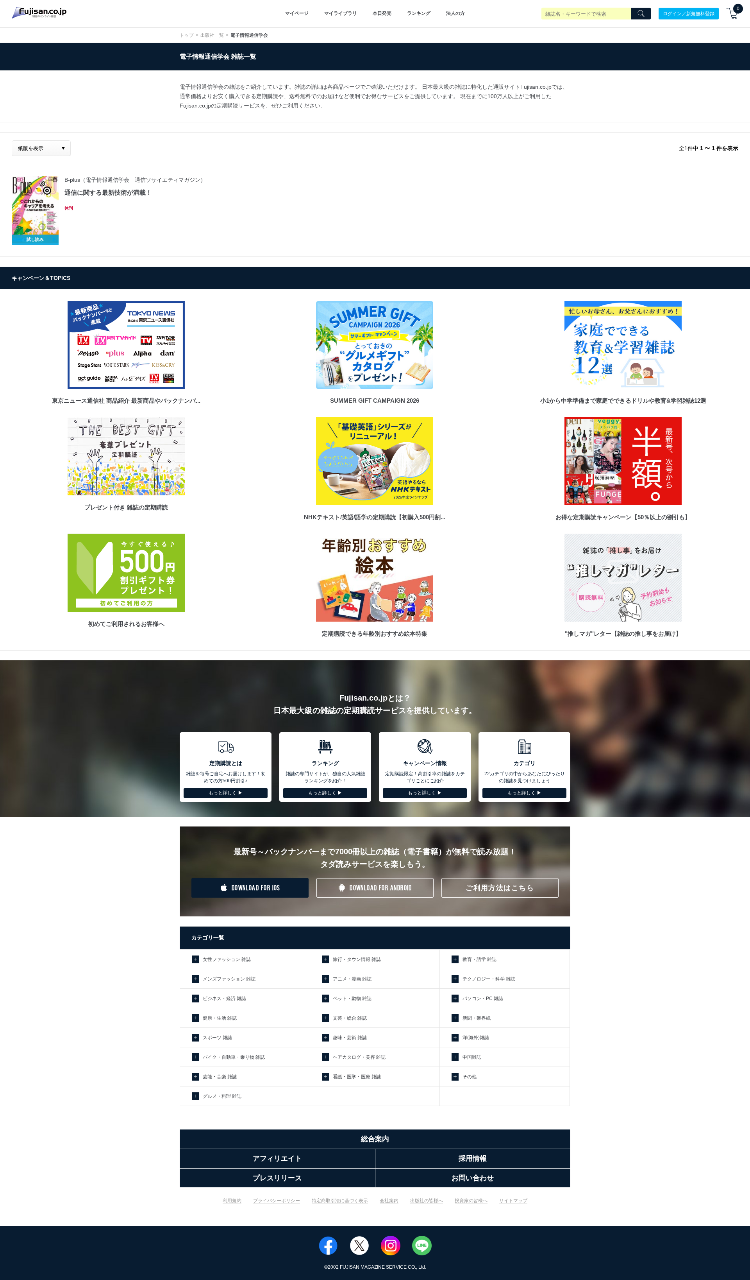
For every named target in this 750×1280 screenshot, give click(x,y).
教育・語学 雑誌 (479, 959)
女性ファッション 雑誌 (227, 959)
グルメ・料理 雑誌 (222, 1096)
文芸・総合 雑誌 (350, 1018)
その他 (469, 1076)
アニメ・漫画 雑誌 (352, 979)
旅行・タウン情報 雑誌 (357, 959)
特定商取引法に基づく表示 (340, 1200)
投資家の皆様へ (471, 1200)
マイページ (297, 13)
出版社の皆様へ (426, 1200)
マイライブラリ (340, 13)
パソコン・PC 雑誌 (482, 998)
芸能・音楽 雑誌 (220, 1076)
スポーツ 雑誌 (217, 1037)
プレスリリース (277, 1178)
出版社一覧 (212, 35)
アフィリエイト (277, 1158)
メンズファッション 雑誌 (229, 979)
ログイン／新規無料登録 (688, 13)
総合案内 (375, 1139)
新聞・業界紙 (476, 1018)
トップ (187, 35)
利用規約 (232, 1200)
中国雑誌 (471, 1057)
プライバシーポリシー (276, 1200)
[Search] (641, 14)
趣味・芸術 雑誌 (350, 1037)
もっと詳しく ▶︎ (226, 793)
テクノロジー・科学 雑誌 (488, 979)
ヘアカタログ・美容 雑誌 (359, 1057)
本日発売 (382, 13)
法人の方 (455, 13)
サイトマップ (513, 1200)
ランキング (418, 13)
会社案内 (389, 1200)
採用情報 (473, 1158)
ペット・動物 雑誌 (352, 998)
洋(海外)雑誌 (475, 1037)
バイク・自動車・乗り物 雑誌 (234, 1057)
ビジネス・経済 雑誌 (224, 998)
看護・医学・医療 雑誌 (357, 1076)
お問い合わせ (473, 1178)
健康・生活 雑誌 (220, 1018)
